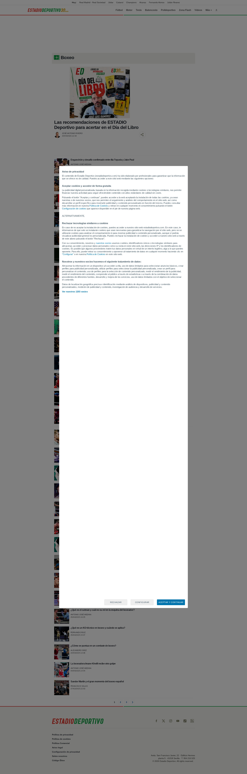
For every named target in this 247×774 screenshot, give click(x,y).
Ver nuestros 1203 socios (75, 291)
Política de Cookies (98, 205)
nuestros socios (103, 243)
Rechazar (115, 602)
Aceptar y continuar (171, 602)
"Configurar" (67, 254)
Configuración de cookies (74, 208)
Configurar (142, 602)
